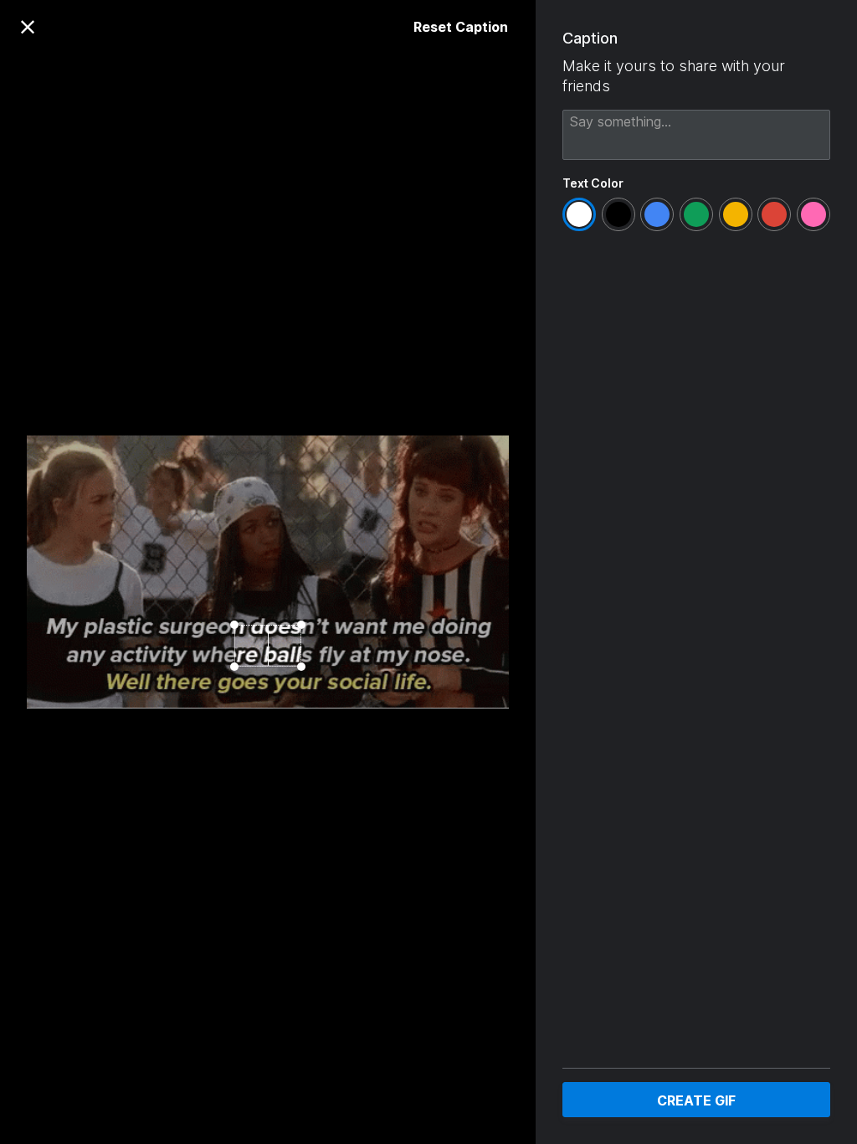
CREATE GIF (696, 1100)
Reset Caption (460, 26)
